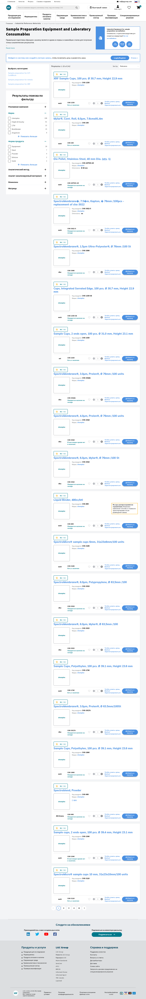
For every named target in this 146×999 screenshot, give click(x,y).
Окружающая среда (31, 960)
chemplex (80, 85)
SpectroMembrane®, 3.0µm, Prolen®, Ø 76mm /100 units (89, 373)
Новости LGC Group (63, 955)
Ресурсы (30, 1)
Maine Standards (61, 960)
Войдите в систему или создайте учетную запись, (30, 58)
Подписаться (105, 934)
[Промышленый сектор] (22, 966)
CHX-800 (85, 504)
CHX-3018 (85, 420)
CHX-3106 (85, 546)
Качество (22, 1)
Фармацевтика (29, 955)
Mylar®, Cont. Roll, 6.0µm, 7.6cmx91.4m (78, 118)
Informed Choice (61, 972)
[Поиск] (77, 7)
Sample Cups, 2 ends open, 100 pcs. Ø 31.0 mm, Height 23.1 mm (93, 333)
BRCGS (58, 969)
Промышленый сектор (32, 966)
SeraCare (59, 963)
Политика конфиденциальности (65, 993)
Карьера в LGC (61, 958)
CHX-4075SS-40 (88, 163)
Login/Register (120, 58)
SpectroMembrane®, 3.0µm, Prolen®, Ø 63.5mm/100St (87, 706)
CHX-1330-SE (87, 296)
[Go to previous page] (53, 908)
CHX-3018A (86, 378)
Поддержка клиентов (98, 952)
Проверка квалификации (32, 969)
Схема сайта (95, 966)
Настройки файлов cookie (111, 993)
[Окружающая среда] (22, 960)
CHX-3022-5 (86, 209)
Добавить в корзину (130, 103)
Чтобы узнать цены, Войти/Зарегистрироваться (113, 103)
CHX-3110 (85, 878)
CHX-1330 (85, 83)
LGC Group (59, 952)
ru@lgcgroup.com (125, 1)
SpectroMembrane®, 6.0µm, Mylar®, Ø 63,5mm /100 (86, 624)
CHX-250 (85, 123)
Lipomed (59, 981)
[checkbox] (9, 118)
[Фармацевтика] (22, 955)
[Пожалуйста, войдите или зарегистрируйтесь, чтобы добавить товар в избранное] (89, 103)
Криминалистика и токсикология (35, 963)
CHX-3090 (85, 251)
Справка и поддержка (44, 1)
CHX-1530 (85, 338)
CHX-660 (85, 794)
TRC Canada (60, 978)
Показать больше (29, 136)
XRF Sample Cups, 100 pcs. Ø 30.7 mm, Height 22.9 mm (88, 78)
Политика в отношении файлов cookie (87, 993)
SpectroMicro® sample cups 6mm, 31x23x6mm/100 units (89, 541)
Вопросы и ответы (97, 958)
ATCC (57, 966)
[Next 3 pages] (79, 908)
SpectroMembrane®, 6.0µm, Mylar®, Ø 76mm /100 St (86, 457)
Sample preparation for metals (20, 80)
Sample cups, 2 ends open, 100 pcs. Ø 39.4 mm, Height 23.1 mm (93, 832)
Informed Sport (61, 975)
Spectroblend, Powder (67, 790)
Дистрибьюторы (96, 960)
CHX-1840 (85, 752)
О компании (11, 1)
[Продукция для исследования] (22, 952)
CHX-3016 (85, 462)
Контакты (57, 1)
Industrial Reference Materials (28, 23)
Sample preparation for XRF (19, 84)
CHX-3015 (85, 628)
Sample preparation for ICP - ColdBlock (19, 74)
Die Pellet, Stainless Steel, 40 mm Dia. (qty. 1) (82, 159)
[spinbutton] (98, 103)
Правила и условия (47, 993)
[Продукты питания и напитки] (22, 958)
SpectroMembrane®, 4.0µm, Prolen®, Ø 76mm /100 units (89, 415)
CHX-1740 (85, 670)
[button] (27, 107)
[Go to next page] (84, 908)
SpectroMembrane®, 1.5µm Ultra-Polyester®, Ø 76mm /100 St (92, 246)
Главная (9, 23)
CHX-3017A (86, 710)
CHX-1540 (85, 836)
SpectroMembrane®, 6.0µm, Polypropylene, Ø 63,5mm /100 (90, 582)
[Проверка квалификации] (22, 969)
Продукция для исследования (34, 952)
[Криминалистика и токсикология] (22, 963)
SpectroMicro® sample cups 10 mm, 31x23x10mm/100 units (91, 874)
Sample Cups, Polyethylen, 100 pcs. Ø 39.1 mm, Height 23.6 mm (93, 666)
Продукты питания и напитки (34, 957)
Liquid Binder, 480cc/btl (68, 499)
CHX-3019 (85, 586)
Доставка (93, 963)
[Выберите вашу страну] (137, 1)
